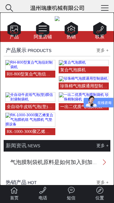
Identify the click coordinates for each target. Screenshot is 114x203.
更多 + (102, 50)
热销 (71, 31)
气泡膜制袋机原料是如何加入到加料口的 (59, 162)
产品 (14, 31)
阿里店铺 (43, 31)
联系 (100, 31)
